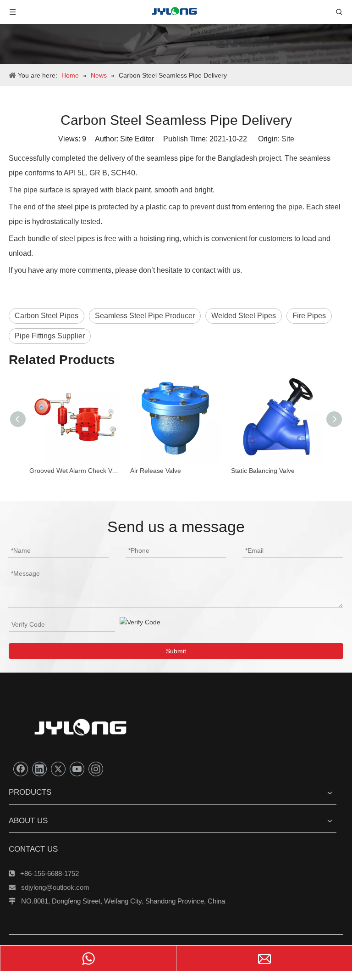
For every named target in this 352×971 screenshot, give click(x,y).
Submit (176, 651)
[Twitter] (58, 769)
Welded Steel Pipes (243, 316)
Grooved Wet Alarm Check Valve (75, 470)
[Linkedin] (39, 769)
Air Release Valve (155, 470)
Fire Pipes (309, 316)
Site (287, 139)
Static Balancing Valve (263, 470)
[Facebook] (20, 769)
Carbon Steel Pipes (46, 316)
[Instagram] (95, 769)
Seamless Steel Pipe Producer (145, 316)
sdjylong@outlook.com (55, 887)
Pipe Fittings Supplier (50, 336)
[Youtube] (77, 769)
